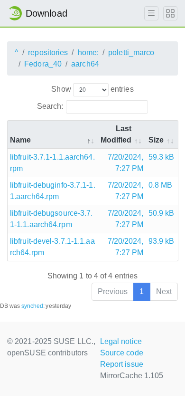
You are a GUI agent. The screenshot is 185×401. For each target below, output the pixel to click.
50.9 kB (161, 213)
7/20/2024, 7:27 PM (126, 162)
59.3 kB (161, 157)
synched (32, 306)
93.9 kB (161, 241)
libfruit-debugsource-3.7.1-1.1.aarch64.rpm (51, 219)
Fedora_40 (43, 64)
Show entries (92, 89)
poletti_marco (131, 52)
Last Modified (116, 134)
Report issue (121, 364)
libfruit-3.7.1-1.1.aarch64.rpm (52, 162)
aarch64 (85, 64)
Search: (50, 106)
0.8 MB (160, 185)
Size (156, 140)
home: (88, 52)
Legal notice (121, 341)
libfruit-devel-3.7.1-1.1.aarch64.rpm (52, 247)
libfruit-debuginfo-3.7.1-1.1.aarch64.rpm (52, 190)
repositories (48, 52)
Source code (121, 353)
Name (20, 140)
